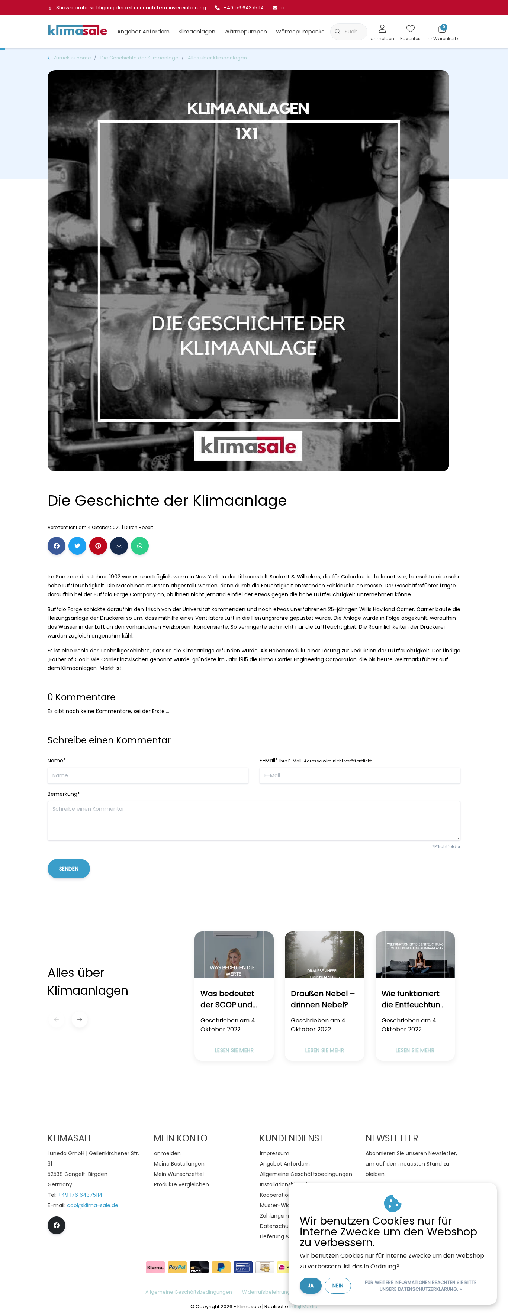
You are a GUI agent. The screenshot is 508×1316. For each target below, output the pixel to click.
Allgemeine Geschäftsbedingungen (188, 1292)
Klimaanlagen (197, 31)
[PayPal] (177, 1267)
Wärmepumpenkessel (305, 31)
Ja (311, 1285)
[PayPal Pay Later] (221, 1267)
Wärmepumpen (245, 31)
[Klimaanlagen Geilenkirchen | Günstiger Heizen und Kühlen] (77, 31)
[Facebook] (56, 546)
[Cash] (264, 1267)
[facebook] (56, 1225)
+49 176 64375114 (80, 1195)
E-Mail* (316, 760)
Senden (68, 868)
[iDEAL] (286, 1267)
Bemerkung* (64, 794)
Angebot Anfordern (143, 31)
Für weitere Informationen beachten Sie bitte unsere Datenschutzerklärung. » (420, 1285)
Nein (337, 1285)
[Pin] (243, 1267)
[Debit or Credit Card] (199, 1267)
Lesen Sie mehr (234, 1050)
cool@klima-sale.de (92, 1205)
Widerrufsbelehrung (266, 1292)
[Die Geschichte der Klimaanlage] (234, 956)
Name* (57, 760)
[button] (79, 1019)
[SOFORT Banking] (155, 1267)
